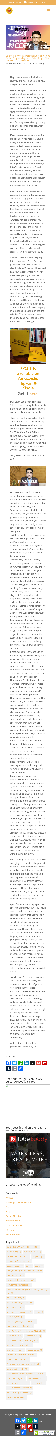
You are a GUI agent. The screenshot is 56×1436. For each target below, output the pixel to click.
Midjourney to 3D (15, 1350)
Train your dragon (16, 1378)
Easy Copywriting (15, 1275)
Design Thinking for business (20, 1270)
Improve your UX (15, 1307)
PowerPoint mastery (16, 1225)
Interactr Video (13, 1220)
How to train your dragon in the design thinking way (27, 1291)
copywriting (38, 1256)
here (33, 393)
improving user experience (19, 1312)
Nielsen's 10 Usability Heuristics (21, 1354)
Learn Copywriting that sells (20, 1326)
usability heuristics (37, 1378)
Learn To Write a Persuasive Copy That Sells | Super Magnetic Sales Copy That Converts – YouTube (28, 58)
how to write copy (15, 1298)
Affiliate (9, 1197)
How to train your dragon (19, 1285)
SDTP (24, 1369)
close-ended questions (18, 1256)
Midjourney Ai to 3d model (19, 1345)
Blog (41, 63)
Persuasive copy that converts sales (23, 1364)
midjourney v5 (34, 1350)
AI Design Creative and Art (18, 1202)
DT (39, 1270)
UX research (38, 1383)
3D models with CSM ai (18, 1247)
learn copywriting (15, 1316)
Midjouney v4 (14, 1340)
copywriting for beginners (19, 1261)
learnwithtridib (15, 63)
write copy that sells (16, 1397)
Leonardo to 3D (33, 1336)
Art (7, 1207)
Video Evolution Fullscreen (19, 1388)
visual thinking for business (19, 1392)
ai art (35, 1247)
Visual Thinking (13, 1234)
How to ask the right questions (21, 1280)
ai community (14, 1251)
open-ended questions (18, 1359)
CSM (29, 1266)
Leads (39, 1312)
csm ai (39, 1266)
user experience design (18, 1383)
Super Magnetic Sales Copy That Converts (25, 1373)
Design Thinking (13, 1216)
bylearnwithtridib (32, 1251)
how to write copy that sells (19, 1302)
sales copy (12, 1369)
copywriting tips (15, 1266)
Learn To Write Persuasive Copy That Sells (26, 1331)
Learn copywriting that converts (21, 1321)
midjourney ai (31, 1340)
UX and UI (10, 1229)
